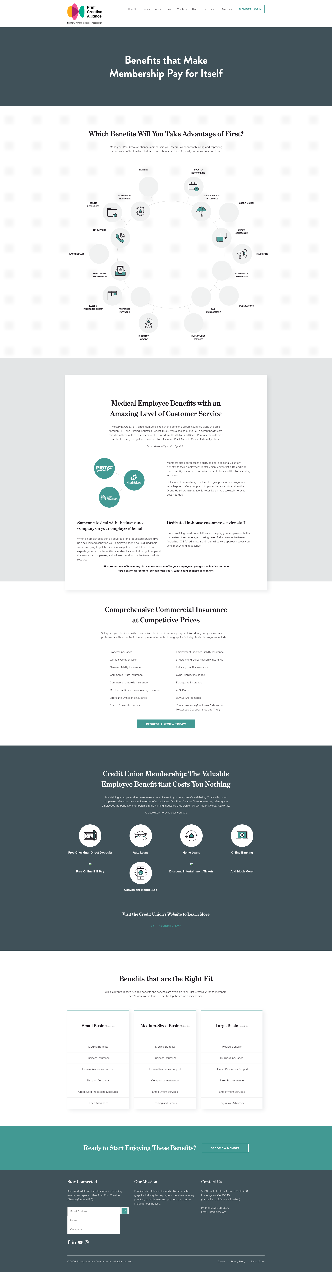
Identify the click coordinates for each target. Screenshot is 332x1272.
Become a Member (225, 1148)
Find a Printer (210, 9)
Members (182, 9)
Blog (194, 9)
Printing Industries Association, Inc (94, 1261)
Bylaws (221, 1261)
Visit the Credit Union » (166, 925)
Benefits (132, 9)
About (158, 9)
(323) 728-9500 (219, 1208)
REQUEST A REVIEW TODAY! (166, 724)
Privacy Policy (238, 1261)
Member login (250, 9)
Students (227, 9)
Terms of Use (258, 1261)
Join (169, 9)
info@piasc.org (217, 1212)
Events (146, 9)
